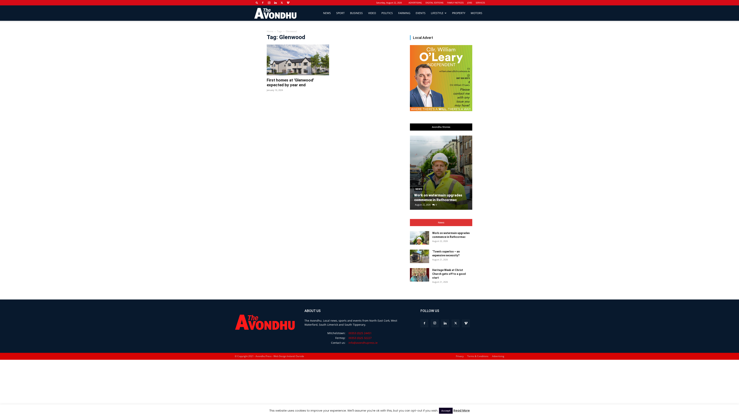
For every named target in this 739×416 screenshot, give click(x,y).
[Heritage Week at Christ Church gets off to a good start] (419, 275)
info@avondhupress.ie (363, 343)
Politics (387, 13)
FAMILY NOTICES (455, 2)
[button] (257, 2)
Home (270, 31)
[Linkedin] (275, 2)
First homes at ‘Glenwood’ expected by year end (290, 82)
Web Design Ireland (283, 356)
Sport (340, 13)
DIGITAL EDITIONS (434, 2)
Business (356, 13)
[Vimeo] (288, 2)
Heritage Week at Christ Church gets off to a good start (449, 273)
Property (458, 13)
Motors (476, 13)
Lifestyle (437, 13)
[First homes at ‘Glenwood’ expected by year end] (298, 59)
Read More (461, 410)
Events (421, 13)
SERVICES (480, 2)
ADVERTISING (415, 2)
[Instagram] (269, 2)
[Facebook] (263, 2)
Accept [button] (445, 411)
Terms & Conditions (477, 356)
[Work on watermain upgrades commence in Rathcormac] (441, 173)
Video (372, 13)
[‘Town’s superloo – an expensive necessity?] (419, 256)
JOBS (469, 2)
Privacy (460, 356)
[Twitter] (282, 2)
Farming (404, 13)
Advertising (498, 356)
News (327, 13)
